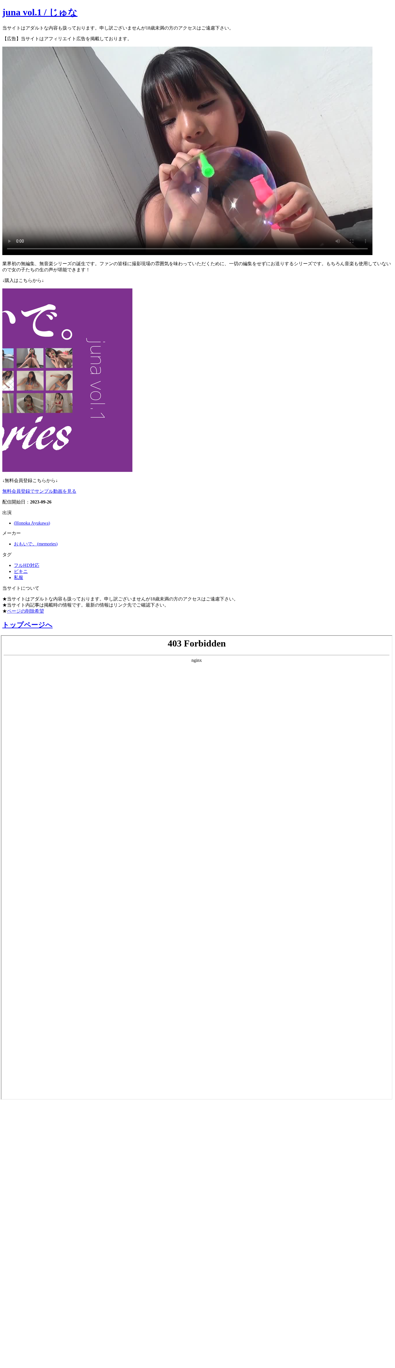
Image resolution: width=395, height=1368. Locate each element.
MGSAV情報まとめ (32, 1144)
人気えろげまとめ (31, 1340)
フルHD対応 (26, 565)
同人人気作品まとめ (34, 1310)
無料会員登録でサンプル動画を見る (39, 491)
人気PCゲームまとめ (35, 1325)
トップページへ (27, 625)
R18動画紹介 (22, 1236)
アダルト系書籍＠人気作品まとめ (55, 1294)
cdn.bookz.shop (24, 1264)
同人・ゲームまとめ (34, 1220)
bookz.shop (18, 1250)
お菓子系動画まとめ (34, 1174)
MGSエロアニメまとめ (38, 1159)
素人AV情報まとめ (31, 1128)
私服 (18, 577)
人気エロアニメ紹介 (34, 1356)
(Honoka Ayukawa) (32, 523)
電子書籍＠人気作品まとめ (44, 1279)
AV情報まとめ (24, 1113)
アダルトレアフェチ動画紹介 (48, 1205)
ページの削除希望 (25, 611)
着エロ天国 (20, 1190)
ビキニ (21, 571)
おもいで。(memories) (36, 543)
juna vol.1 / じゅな (39, 12)
